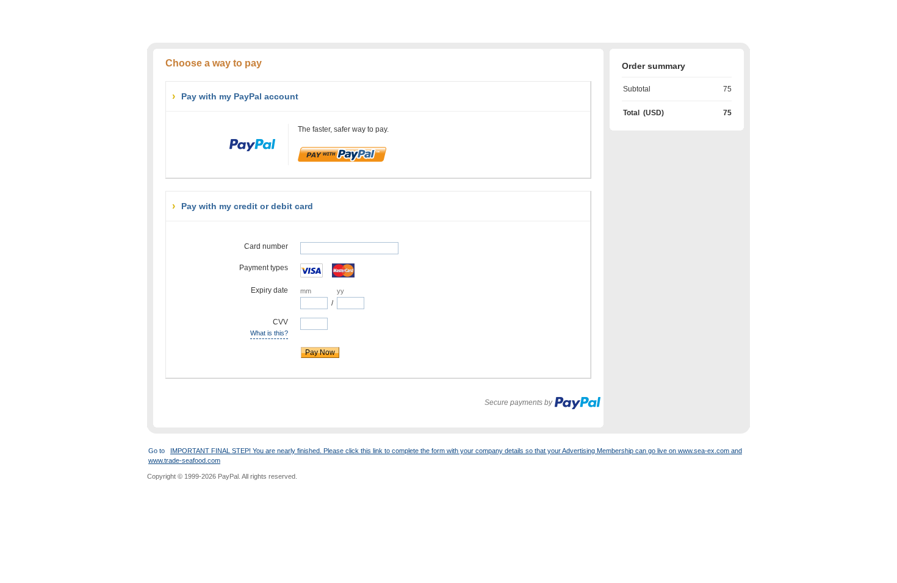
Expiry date (269, 290)
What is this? (269, 332)
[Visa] (312, 270)
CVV (233, 327)
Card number (266, 246)
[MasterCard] (344, 270)
